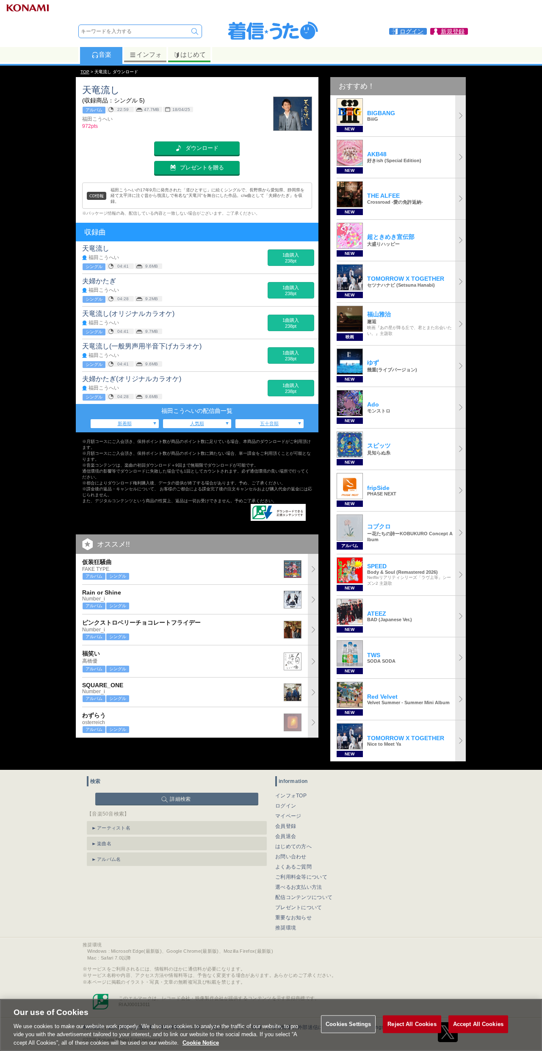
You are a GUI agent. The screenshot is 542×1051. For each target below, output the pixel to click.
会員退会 (285, 836)
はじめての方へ (293, 846)
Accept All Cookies (478, 1024)
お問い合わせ (291, 857)
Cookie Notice (201, 1042)
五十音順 (269, 423)
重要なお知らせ (293, 918)
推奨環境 (285, 928)
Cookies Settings (348, 1024)
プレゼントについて (298, 907)
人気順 (197, 423)
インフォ (149, 54)
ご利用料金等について (301, 877)
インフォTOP (291, 796)
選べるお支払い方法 (298, 887)
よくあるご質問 (293, 867)
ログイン (285, 806)
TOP (84, 71)
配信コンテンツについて (303, 897)
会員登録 (285, 826)
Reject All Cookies (411, 1024)
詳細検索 (180, 799)
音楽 (105, 54)
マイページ (288, 816)
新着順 (125, 423)
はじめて (193, 54)
